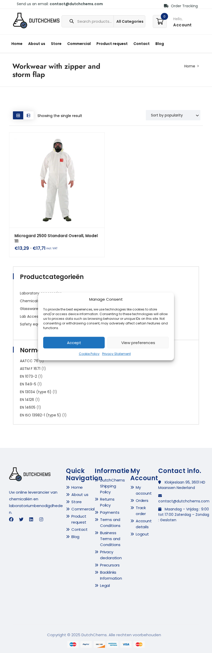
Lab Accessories (34, 316)
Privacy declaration (111, 555)
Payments (109, 512)
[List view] (28, 115)
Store (56, 43)
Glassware (29, 308)
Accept (74, 342)
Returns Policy (107, 502)
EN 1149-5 (28, 384)
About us (36, 43)
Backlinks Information (111, 575)
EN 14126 (27, 399)
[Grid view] (18, 115)
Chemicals (29, 301)
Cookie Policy (89, 354)
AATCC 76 (29, 360)
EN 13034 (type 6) (35, 391)
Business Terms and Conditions (110, 538)
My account (144, 490)
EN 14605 (27, 407)
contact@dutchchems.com (76, 3)
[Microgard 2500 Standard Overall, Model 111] (56, 180)
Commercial (79, 43)
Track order (141, 510)
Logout (142, 534)
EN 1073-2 (28, 376)
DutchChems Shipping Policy (112, 486)
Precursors (110, 565)
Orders (142, 500)
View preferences (138, 342)
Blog (159, 43)
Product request (112, 43)
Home (16, 43)
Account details (144, 524)
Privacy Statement (116, 354)
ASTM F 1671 (30, 368)
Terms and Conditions (110, 522)
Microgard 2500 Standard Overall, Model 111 (56, 238)
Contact (141, 43)
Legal (105, 585)
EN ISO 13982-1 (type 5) (40, 415)
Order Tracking (184, 6)
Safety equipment (36, 324)
